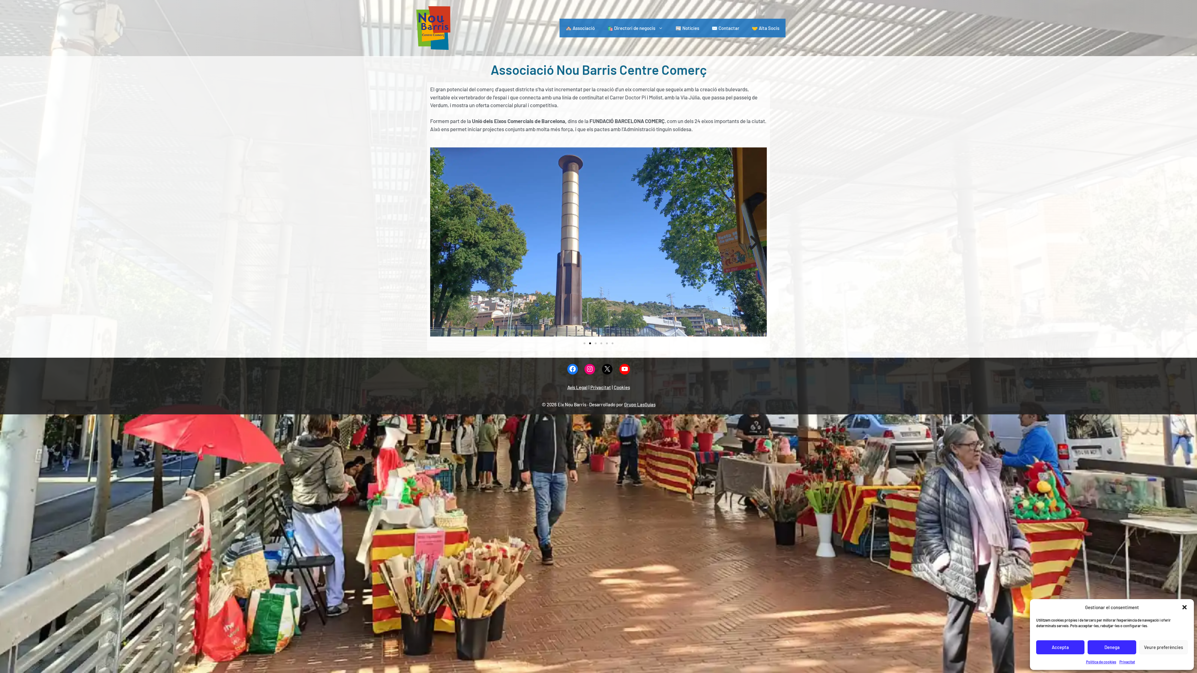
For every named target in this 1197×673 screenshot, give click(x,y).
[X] (607, 369)
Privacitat (1127, 662)
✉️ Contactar (725, 28)
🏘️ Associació (580, 28)
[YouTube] (624, 369)
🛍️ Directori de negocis (631, 28)
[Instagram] (590, 369)
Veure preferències (1163, 647)
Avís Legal (577, 387)
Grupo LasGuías (640, 404)
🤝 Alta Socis (765, 28)
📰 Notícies (687, 28)
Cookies (622, 387)
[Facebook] (572, 369)
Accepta (1060, 647)
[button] (1184, 607)
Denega (1112, 647)
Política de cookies (1101, 662)
